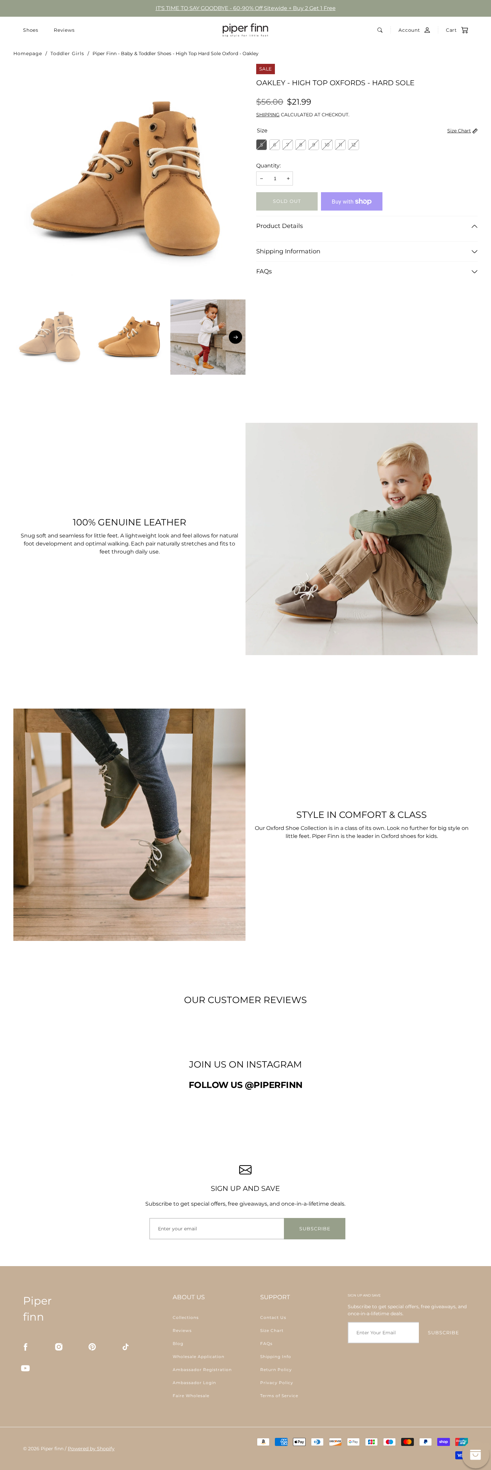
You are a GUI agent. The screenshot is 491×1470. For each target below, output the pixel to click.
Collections (186, 1317)
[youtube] (25, 1368)
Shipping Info (275, 1356)
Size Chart (459, 131)
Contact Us (273, 1317)
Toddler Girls (67, 53)
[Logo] (245, 30)
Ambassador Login (194, 1382)
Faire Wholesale (191, 1395)
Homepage (27, 53)
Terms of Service (279, 1395)
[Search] (379, 30)
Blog (178, 1343)
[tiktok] (125, 1346)
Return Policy (276, 1369)
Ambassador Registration (202, 1369)
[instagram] (58, 1346)
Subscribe (314, 1229)
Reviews (64, 30)
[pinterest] (92, 1346)
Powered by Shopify (91, 1449)
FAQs (264, 271)
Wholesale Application (198, 1356)
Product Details (279, 226)
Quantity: (268, 165)
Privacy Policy (276, 1382)
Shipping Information (288, 251)
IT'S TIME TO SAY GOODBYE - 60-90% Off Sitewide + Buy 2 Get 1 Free (246, 8)
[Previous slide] (23, 337)
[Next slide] (235, 337)
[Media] (129, 180)
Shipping (268, 115)
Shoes (30, 30)
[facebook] (25, 1346)
